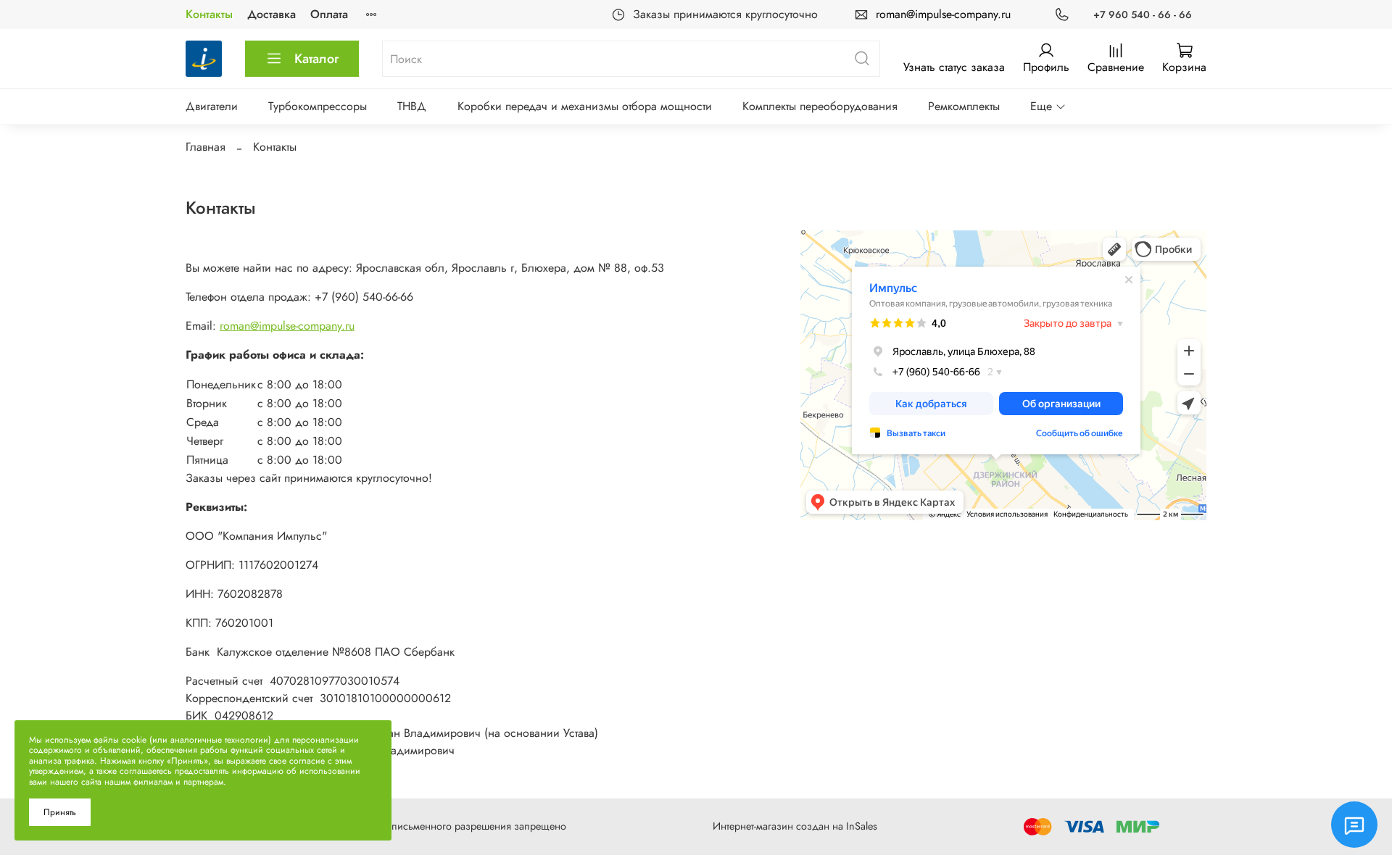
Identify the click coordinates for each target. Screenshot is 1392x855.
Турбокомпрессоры (317, 106)
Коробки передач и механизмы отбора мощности (584, 106)
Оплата (329, 14)
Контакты (209, 14)
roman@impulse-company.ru (943, 14)
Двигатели (212, 106)
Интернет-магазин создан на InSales (795, 826)
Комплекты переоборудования (820, 106)
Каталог (316, 58)
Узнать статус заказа (954, 67)
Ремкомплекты (964, 106)
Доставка (271, 14)
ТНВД (411, 106)
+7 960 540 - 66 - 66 (1142, 14)
